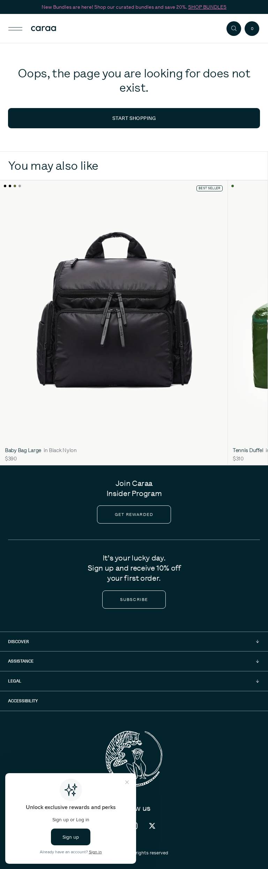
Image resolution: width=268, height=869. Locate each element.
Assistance (21, 661)
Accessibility (23, 701)
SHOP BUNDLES (207, 7)
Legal (14, 681)
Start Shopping (134, 118)
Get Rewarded (134, 514)
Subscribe (134, 599)
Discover (18, 642)
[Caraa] (55, 28)
